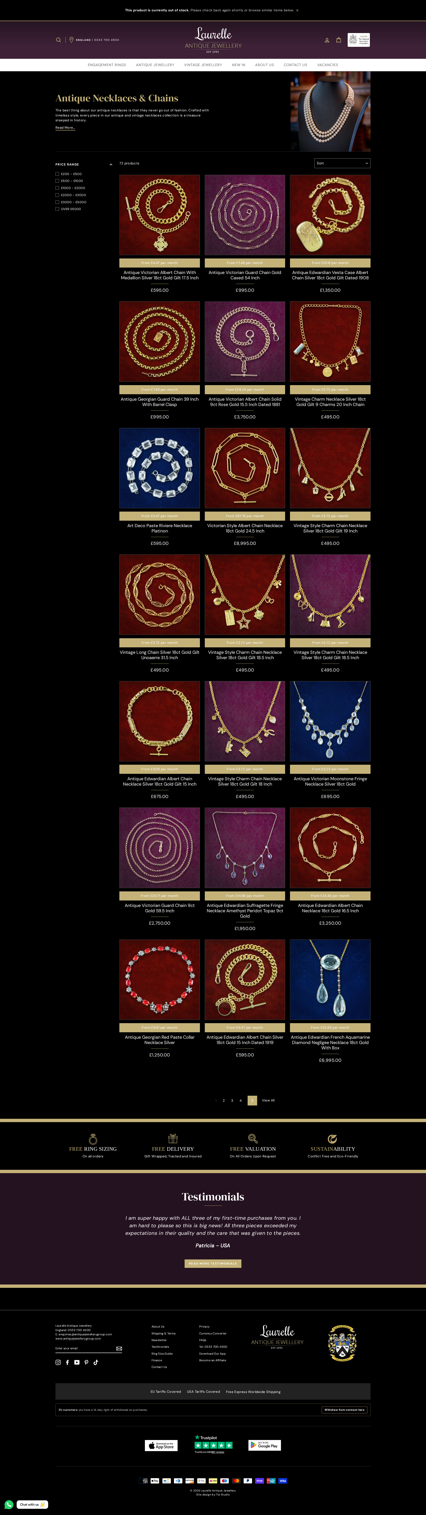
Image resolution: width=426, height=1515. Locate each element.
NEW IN (238, 65)
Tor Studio (223, 1494)
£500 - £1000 (72, 181)
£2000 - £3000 (73, 195)
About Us (158, 1326)
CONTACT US (295, 65)
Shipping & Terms (164, 1333)
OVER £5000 (71, 209)
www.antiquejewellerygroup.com (78, 1338)
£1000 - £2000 (73, 188)
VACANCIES (327, 65)
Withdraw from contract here (344, 1410)
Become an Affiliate (212, 1360)
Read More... (65, 127)
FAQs (203, 1340)
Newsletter (159, 1340)
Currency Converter (213, 1333)
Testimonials (160, 1347)
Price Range (67, 164)
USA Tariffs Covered (203, 1391)
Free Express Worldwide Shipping (253, 1392)
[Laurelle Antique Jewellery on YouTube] (77, 1362)
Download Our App (212, 1353)
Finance (157, 1360)
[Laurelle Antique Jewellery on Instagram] (58, 1362)
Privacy (204, 1326)
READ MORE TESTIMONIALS (213, 1263)
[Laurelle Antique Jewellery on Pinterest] (86, 1362)
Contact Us (159, 1367)
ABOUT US (264, 65)
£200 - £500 (71, 174)
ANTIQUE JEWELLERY (155, 65)
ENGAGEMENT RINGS (107, 65)
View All (268, 1100)
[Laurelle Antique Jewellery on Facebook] (67, 1362)
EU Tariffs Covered (166, 1391)
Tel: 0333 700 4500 (213, 1347)
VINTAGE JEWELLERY (203, 65)
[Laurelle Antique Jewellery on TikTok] (96, 1362)
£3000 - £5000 (73, 202)
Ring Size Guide (162, 1353)
